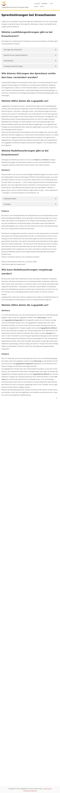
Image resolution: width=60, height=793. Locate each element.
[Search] (57, 398)
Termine (42, 6)
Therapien (44, 3)
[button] (30, 49)
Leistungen (37, 3)
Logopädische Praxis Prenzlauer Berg (14, 7)
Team (51, 3)
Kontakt (36, 6)
